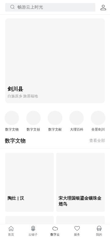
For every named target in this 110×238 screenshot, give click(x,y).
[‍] (97, 140)
